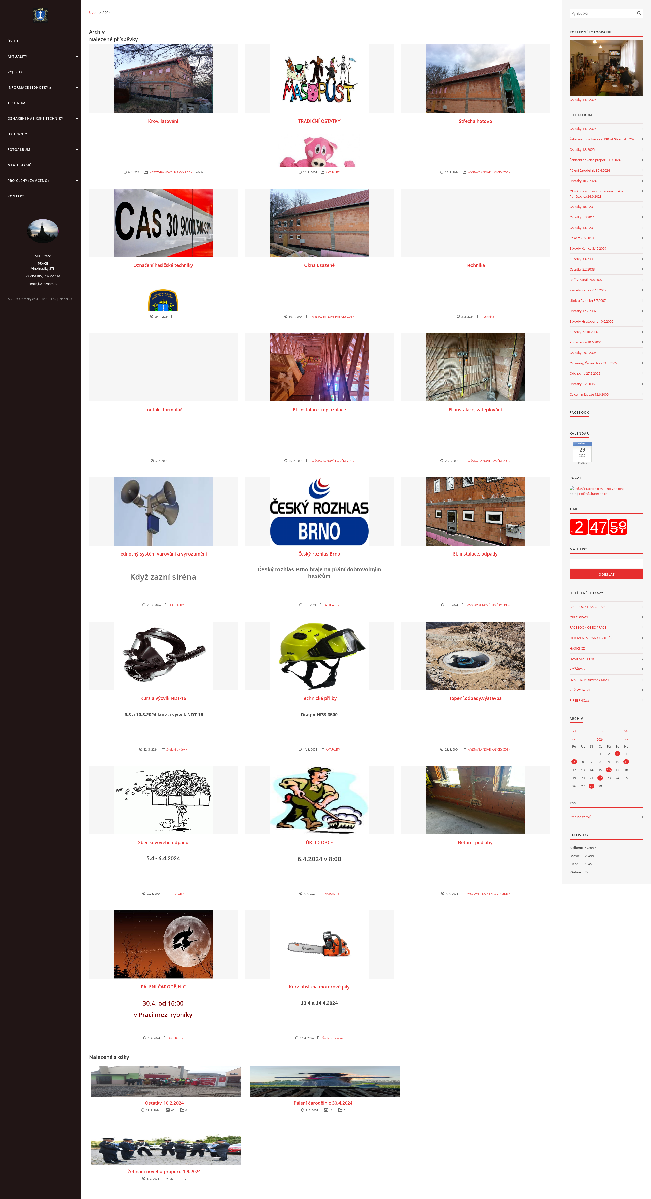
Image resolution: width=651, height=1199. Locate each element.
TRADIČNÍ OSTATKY (319, 121)
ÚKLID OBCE (319, 842)
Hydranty (17, 134)
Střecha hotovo (475, 121)
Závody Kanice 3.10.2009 (588, 248)
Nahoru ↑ (66, 299)
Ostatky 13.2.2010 (583, 227)
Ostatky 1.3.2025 (582, 149)
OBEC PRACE (579, 617)
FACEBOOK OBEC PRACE (588, 627)
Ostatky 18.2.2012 (583, 206)
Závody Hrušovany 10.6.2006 (591, 321)
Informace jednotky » (29, 87)
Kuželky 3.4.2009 (582, 259)
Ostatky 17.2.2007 (583, 311)
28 (591, 786)
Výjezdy (15, 72)
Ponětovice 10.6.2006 (585, 342)
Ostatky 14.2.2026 (583, 99)
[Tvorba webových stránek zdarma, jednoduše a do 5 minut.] (37, 299)
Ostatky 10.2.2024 (164, 1102)
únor (600, 731)
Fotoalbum (19, 149)
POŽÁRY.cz (577, 669)
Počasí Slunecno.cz (593, 493)
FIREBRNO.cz (579, 700)
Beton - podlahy (475, 842)
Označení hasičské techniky (35, 118)
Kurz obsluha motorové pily (319, 986)
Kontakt (16, 196)
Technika (17, 103)
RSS (44, 299)
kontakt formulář (163, 409)
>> (626, 731)
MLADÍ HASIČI (20, 165)
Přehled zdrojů (581, 817)
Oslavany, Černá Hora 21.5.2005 (593, 363)
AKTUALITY (17, 56)
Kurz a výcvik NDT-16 (163, 698)
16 (609, 770)
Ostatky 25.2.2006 (583, 352)
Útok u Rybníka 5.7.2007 (588, 300)
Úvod (13, 41)
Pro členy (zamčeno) (28, 180)
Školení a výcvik (176, 749)
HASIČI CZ (577, 648)
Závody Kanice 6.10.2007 (588, 290)
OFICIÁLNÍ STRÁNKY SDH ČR (591, 638)
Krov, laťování (163, 121)
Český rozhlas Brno (319, 553)
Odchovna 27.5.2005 (585, 373)
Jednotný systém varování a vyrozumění (163, 553)
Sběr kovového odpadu (163, 842)
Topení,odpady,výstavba (475, 698)
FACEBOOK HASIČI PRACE (589, 606)
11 (626, 761)
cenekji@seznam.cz (42, 283)
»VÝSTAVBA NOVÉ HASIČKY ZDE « (170, 172)
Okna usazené (319, 265)
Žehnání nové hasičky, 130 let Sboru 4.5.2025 (603, 139)
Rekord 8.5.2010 (582, 238)
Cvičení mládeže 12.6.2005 (589, 394)
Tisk (53, 299)
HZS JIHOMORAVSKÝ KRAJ (589, 679)
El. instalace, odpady (475, 553)
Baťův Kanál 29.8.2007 (586, 279)
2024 (600, 739)
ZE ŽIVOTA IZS (580, 690)
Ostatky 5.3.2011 (582, 217)
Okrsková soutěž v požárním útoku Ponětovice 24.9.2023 (596, 194)
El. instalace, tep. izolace (319, 409)
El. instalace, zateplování (475, 409)
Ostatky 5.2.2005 (582, 384)
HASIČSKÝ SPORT (583, 658)
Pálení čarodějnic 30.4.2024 (323, 1102)
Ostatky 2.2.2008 (582, 269)
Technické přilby (319, 698)
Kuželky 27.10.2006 (584, 331)
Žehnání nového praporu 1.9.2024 (164, 1171)
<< (574, 731)
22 (600, 778)
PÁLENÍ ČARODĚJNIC (163, 986)
